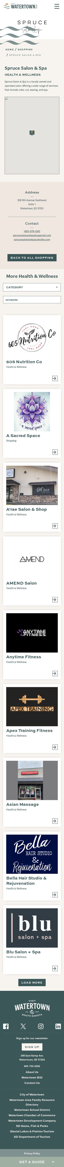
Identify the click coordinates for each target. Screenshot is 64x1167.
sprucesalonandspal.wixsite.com (32, 239)
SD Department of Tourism (32, 1137)
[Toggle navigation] (57, 6)
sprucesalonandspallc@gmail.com (32, 235)
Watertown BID (32, 1077)
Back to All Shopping (32, 258)
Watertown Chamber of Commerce (32, 1115)
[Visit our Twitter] (23, 1026)
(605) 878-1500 (32, 231)
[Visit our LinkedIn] (58, 1026)
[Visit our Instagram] (40, 1026)
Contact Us (32, 1083)
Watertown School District (32, 1110)
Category (14, 287)
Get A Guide (32, 1161)
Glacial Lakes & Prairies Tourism (32, 1131)
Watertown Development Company (32, 1121)
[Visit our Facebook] (6, 1026)
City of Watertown (32, 1094)
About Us (32, 1072)
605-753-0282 (32, 1066)
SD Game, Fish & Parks (32, 1126)
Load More (32, 982)
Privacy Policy (32, 1153)
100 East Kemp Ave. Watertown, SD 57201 (32, 1057)
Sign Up (32, 1047)
